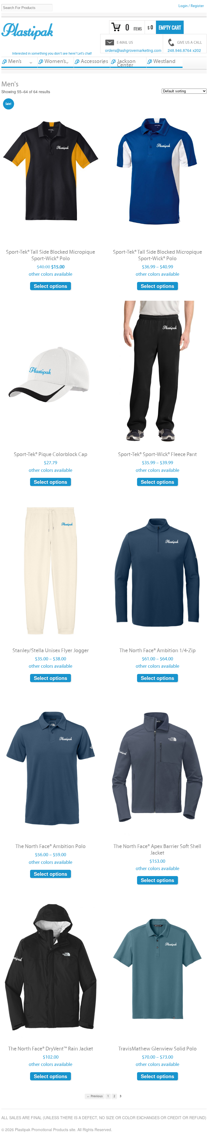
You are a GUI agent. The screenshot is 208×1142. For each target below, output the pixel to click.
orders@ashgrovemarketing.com (133, 50)
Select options (50, 286)
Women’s (55, 61)
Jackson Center (126, 63)
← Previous (95, 1096)
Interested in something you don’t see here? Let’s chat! (52, 54)
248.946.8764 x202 (184, 50)
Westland (164, 61)
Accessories (94, 61)
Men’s (14, 61)
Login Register (191, 6)
